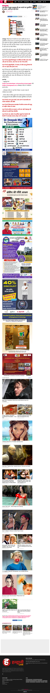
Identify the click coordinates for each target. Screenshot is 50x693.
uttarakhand (45, 680)
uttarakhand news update (37, 679)
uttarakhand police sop (6, 617)
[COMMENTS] (24, 16)
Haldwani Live (26, 689)
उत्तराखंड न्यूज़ (26, 1)
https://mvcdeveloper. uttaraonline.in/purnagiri (17, 83)
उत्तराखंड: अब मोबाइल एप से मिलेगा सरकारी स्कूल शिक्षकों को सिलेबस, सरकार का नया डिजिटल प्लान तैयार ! (12, 680)
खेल (31, 1)
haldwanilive (40, 680)
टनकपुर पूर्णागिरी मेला (19, 617)
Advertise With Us (5, 682)
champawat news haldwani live (14, 615)
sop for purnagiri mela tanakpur (14, 616)
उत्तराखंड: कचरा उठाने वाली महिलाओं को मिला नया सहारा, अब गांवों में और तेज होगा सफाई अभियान (27, 633)
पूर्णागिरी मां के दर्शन (24, 617)
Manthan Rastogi (9, 11)
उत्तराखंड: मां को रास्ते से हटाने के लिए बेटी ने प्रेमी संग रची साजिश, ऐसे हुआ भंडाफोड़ (6, 632)
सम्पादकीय (39, 1)
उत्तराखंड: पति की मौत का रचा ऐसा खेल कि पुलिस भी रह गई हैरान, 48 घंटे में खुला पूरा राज (17, 632)
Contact (3, 683)
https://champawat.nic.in (10, 85)
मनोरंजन (34, 1)
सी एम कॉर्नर (20, 1)
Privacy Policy (4, 684)
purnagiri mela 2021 (23, 615)
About (3, 681)
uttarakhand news (29, 679)
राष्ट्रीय (15, 1)
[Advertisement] (25, 646)
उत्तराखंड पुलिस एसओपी (14, 617)
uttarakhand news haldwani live (31, 680)
